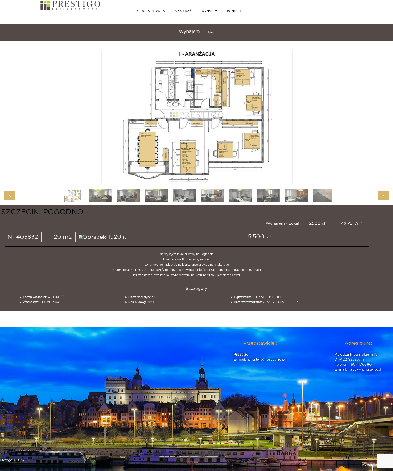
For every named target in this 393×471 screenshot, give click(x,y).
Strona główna (151, 11)
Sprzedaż (183, 11)
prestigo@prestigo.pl (267, 359)
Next (242, 115)
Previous (139, 115)
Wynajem (209, 11)
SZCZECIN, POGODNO (42, 212)
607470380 (361, 364)
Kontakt (234, 11)
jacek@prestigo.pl (365, 369)
